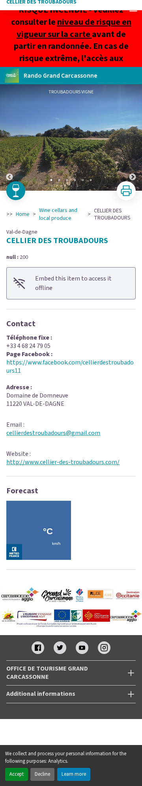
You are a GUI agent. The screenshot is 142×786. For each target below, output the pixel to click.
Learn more (74, 774)
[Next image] (132, 137)
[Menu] (133, 8)
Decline (42, 774)
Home (23, 214)
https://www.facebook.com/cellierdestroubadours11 (70, 366)
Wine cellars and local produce (58, 214)
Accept (16, 774)
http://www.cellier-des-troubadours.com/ (63, 462)
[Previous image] (9, 137)
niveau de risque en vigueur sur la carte (74, 28)
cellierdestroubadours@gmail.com (53, 433)
